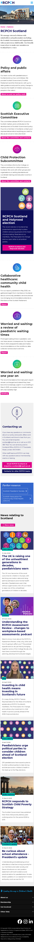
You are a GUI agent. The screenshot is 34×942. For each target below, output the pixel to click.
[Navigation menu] (32, 3)
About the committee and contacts (15, 138)
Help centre (4, 939)
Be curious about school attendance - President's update (15, 854)
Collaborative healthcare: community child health (13, 281)
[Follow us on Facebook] (20, 923)
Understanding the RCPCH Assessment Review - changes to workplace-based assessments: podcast (17, 628)
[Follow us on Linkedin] (31, 923)
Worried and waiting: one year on (17, 374)
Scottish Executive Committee (15, 115)
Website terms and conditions (9, 936)
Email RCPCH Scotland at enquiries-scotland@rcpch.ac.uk (17, 465)
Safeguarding (11, 939)
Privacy (19, 936)
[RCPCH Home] (7, 2)
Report (4, 304)
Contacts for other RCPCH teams (17, 471)
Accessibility (25, 936)
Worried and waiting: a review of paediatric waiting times (17, 329)
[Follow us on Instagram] (25, 923)
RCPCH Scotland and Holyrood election (14, 220)
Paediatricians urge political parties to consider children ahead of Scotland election (15, 751)
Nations (10, 27)
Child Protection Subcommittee (13, 159)
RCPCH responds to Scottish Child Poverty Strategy (17, 804)
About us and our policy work (13, 94)
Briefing (4, 393)
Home (3, 27)
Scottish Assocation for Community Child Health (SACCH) (13, 499)
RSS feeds (18, 939)
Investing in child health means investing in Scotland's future (13, 690)
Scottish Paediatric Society (13, 491)
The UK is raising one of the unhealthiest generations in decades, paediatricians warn (16, 562)
